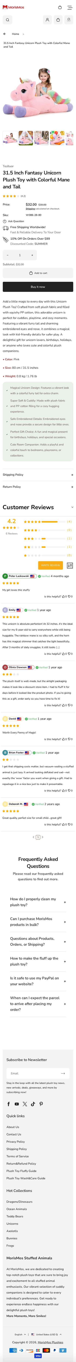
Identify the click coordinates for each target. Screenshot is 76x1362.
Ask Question (16, 221)
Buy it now (38, 287)
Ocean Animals (16, 1209)
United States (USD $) (47, 1334)
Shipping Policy (16, 1149)
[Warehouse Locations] (68, 19)
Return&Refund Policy (21, 1164)
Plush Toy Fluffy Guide (21, 1171)
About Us (12, 1127)
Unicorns (12, 1224)
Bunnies (11, 1238)
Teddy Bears (14, 1216)
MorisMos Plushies (50, 1342)
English (18, 1334)
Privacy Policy (15, 1142)
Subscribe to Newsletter (26, 1059)
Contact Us (13, 1134)
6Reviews (12, 533)
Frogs (10, 1246)
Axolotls (12, 1231)
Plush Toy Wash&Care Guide (25, 1178)
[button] (10, 138)
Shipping (30, 208)
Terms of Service (17, 1156)
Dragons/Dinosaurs (19, 1202)
